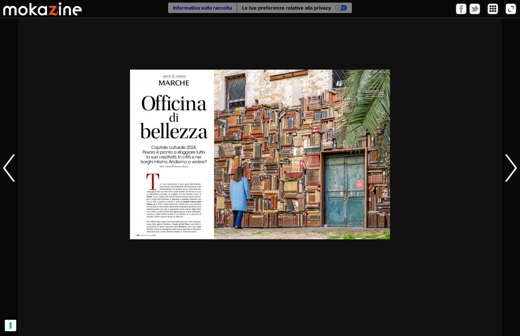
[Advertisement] (260, 322)
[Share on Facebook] (461, 13)
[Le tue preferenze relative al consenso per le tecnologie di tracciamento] (10, 325)
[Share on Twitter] (475, 13)
